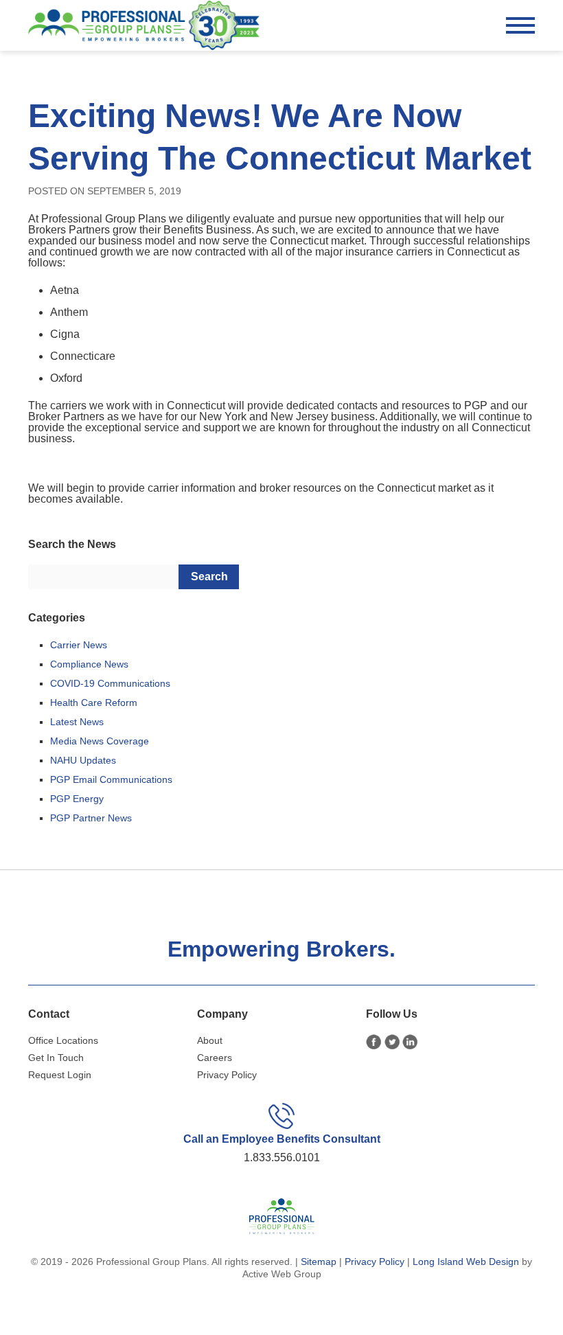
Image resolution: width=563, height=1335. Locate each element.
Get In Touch (56, 1057)
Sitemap (318, 1261)
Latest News (77, 721)
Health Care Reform (93, 702)
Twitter (392, 1042)
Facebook (374, 1042)
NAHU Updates (83, 760)
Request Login (59, 1074)
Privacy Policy (227, 1074)
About (209, 1040)
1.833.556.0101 (282, 1157)
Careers (214, 1057)
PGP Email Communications (111, 779)
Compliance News (89, 664)
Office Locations (63, 1040)
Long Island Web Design (466, 1261)
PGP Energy (77, 798)
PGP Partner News (91, 817)
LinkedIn (410, 1042)
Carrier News (78, 644)
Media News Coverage (99, 740)
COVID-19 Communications (110, 683)
